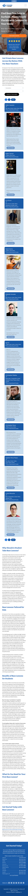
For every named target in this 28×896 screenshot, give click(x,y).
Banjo (7, 378)
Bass (7, 108)
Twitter (11, 883)
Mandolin (8, 380)
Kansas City (5, 865)
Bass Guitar (10, 108)
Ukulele (12, 205)
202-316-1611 (22, 859)
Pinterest (19, 883)
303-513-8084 (22, 862)
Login (14, 1)
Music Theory (13, 380)
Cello (11, 155)
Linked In (14, 883)
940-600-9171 (22, 860)
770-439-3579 (22, 857)
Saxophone (8, 205)
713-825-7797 (22, 864)
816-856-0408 (22, 865)
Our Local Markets (14, 875)
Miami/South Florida (13, 110)
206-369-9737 (22, 872)
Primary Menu (25, 5)
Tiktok (21, 883)
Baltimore (4, 859)
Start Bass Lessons (14, 35)
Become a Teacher (10, 892)
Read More (11, 147)
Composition (14, 378)
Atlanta (4, 857)
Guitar (15, 108)
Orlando (4, 870)
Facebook (9, 883)
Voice (21, 108)
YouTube (16, 883)
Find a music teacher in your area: (14, 856)
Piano (18, 108)
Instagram (23, 883)
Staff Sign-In (19, 892)
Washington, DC (6, 873)
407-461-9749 (22, 870)
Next (13, 99)
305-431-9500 (22, 867)
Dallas (3, 861)
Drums (9, 203)
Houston (4, 864)
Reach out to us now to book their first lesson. (12, 829)
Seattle (4, 872)
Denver (4, 862)
